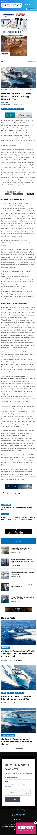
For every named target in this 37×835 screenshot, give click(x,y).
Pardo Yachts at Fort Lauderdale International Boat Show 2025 (16, 697)
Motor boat (6, 102)
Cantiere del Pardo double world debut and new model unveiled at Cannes (16, 741)
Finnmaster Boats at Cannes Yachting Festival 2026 (22, 573)
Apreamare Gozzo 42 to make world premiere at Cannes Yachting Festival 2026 (22, 561)
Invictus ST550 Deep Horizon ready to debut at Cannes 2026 (22, 598)
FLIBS (3, 692)
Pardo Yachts (6, 104)
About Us (13, 810)
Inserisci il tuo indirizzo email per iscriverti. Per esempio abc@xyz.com (17, 785)
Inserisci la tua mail (11, 777)
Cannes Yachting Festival (8, 108)
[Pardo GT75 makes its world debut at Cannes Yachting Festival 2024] (11, 493)
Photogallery (10, 692)
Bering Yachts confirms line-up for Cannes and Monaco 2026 (21, 549)
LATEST (18, 541)
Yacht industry (19, 108)
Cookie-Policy (21, 810)
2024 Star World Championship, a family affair (17, 508)
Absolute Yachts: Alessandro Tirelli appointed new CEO (21, 585)
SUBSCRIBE (12, 800)
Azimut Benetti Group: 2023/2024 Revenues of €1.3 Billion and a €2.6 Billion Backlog (18, 518)
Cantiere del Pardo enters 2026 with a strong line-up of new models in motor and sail (18, 653)
